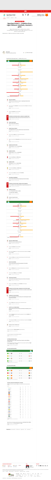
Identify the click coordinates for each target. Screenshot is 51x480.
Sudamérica (28, 429)
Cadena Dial (28, 475)
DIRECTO (4, 17)
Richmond (16, 476)
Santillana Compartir (29, 473)
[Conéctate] (43, 11)
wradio (23, 475)
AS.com (35, 473)
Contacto (4, 471)
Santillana (24, 473)
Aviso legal (7, 471)
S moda (31, 476)
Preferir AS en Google (29, 52)
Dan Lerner (8, 51)
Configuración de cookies (22, 471)
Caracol (41, 473)
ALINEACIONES (8, 17)
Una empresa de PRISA (11, 474)
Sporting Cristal (13, 429)
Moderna (21, 476)
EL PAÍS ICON (28, 476)
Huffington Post (18, 475)
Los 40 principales (21, 473)
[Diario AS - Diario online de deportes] (25, 11)
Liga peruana (22, 429)
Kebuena (38, 475)
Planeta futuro (35, 475)
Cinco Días (25, 475)
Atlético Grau (18, 429)
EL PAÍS (17, 473)
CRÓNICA (16, 17)
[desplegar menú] (3, 11)
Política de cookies (17, 471)
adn (38, 473)
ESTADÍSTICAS (12, 17)
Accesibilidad (27, 471)
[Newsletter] (41, 11)
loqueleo (35, 476)
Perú (25, 429)
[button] (24, 52)
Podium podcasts (25, 476)
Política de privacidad (11, 471)
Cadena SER (33, 473)
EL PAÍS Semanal (31, 475)
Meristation (39, 476)
